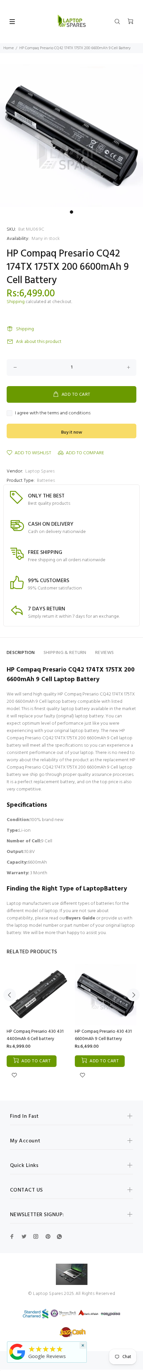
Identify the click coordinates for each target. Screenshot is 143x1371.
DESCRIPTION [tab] (21, 653)
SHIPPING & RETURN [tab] (65, 653)
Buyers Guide (80, 918)
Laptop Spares (40, 471)
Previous (9, 995)
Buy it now (71, 432)
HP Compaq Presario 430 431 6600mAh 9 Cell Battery (103, 1035)
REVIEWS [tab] (104, 653)
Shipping (16, 302)
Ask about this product (39, 342)
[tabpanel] (71, 135)
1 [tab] (71, 212)
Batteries (46, 480)
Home (8, 48)
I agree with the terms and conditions (52, 413)
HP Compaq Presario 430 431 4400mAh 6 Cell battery (35, 1035)
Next (133, 995)
